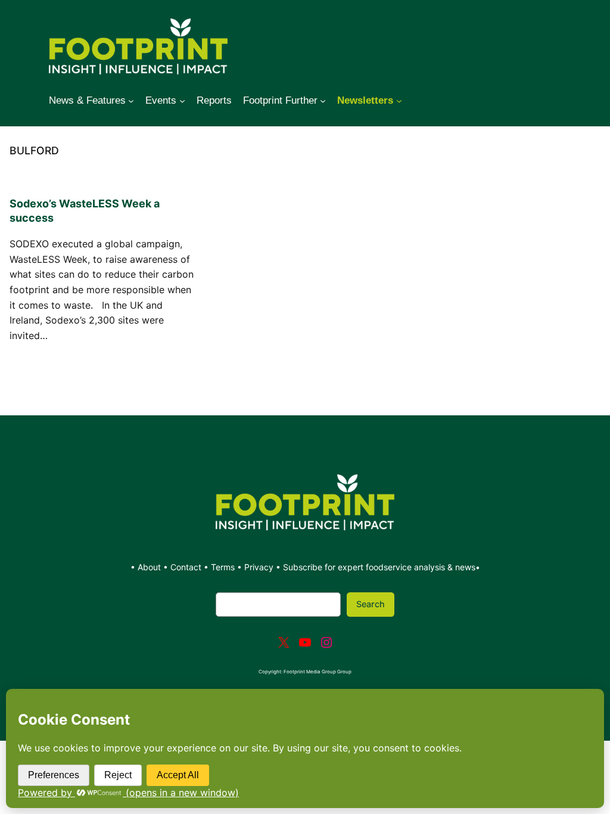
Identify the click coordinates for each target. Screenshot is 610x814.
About (150, 567)
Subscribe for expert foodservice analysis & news (379, 567)
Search (370, 604)
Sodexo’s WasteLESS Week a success (85, 210)
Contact (187, 567)
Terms (223, 567)
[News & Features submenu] (131, 101)
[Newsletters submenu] (399, 101)
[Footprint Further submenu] (323, 101)
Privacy (258, 567)
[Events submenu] (182, 101)
